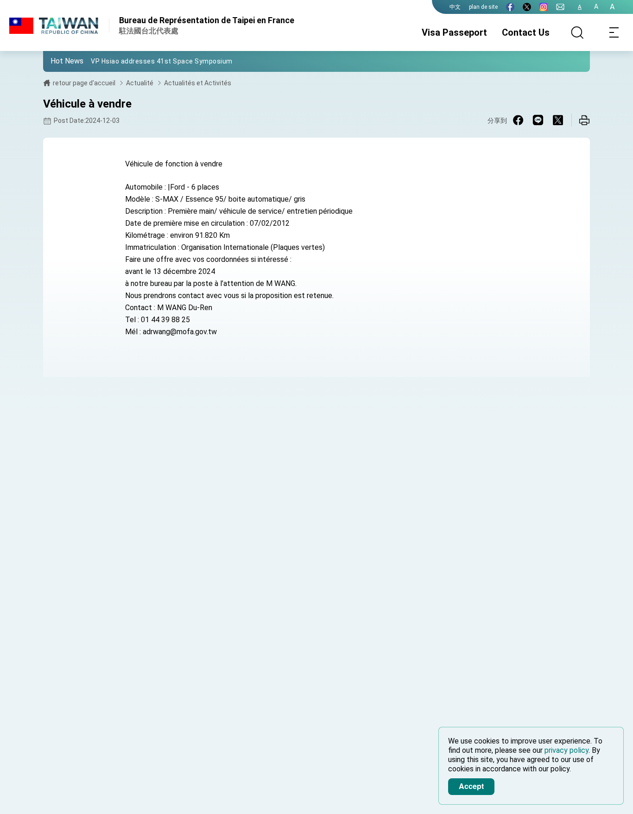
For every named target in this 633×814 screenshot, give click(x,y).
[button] (57, 60)
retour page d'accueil (84, 83)
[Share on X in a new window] (557, 120)
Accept (471, 786)
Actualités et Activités (197, 83)
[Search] (577, 32)
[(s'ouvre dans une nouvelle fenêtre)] (510, 7)
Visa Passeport (454, 32)
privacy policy (566, 750)
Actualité (139, 83)
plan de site (483, 7)
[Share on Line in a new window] (538, 120)
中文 (455, 7)
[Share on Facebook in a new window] (518, 120)
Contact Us (526, 32)
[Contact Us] (560, 7)
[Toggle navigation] (614, 32)
